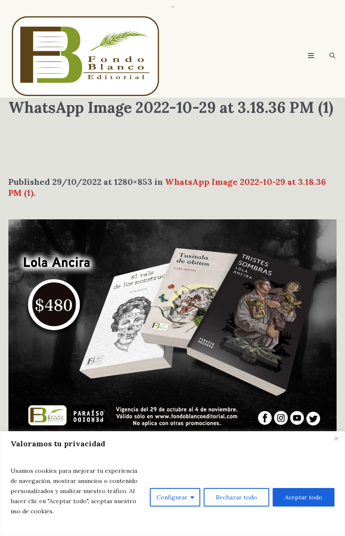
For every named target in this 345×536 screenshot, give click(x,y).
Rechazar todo (236, 497)
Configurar (172, 497)
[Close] (336, 438)
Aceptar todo (303, 497)
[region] (172, 483)
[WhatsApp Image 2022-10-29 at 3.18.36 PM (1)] (172, 328)
